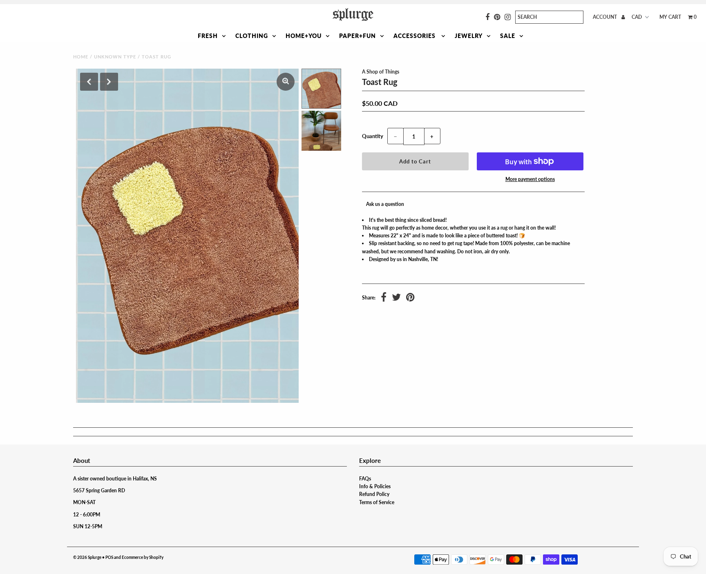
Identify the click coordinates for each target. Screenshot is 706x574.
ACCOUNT (605, 17)
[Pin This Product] (410, 298)
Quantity (372, 136)
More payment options (530, 179)
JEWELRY (469, 35)
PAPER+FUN (357, 35)
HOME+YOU (304, 35)
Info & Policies (375, 486)
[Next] (109, 82)
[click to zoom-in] (286, 82)
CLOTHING (251, 35)
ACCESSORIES (415, 35)
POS (109, 557)
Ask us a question (385, 204)
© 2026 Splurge (87, 557)
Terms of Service (376, 502)
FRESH (208, 35)
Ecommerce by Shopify (142, 557)
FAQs (365, 479)
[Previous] (89, 82)
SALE (507, 35)
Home (80, 56)
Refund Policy (374, 494)
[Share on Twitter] (396, 298)
